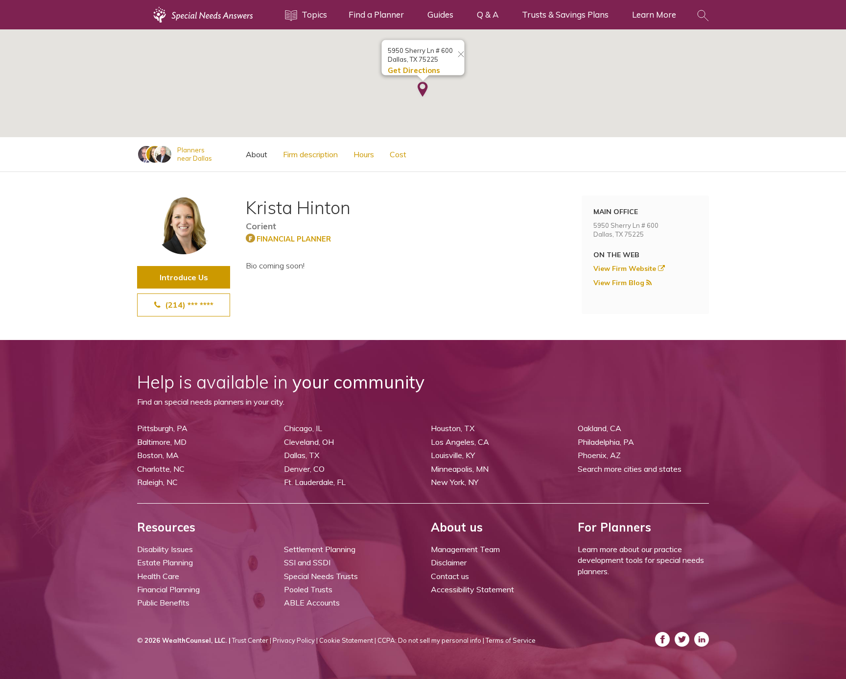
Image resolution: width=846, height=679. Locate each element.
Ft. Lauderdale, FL (315, 482)
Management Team (465, 549)
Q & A (487, 14)
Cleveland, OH (309, 442)
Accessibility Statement (472, 589)
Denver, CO (304, 469)
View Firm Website (625, 268)
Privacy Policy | (295, 640)
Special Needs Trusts (321, 576)
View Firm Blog (619, 282)
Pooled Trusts (308, 589)
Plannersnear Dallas (194, 154)
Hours (363, 154)
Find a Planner (376, 14)
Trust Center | (251, 640)
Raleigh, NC (157, 482)
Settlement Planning (319, 549)
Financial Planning (168, 589)
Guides (440, 14)
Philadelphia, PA (606, 442)
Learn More (654, 14)
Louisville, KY (453, 455)
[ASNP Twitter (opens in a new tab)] (682, 639)
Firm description (310, 154)
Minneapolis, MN (460, 469)
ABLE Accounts (312, 602)
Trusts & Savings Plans (565, 14)
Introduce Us (184, 277)
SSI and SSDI (307, 562)
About (256, 154)
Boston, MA (158, 455)
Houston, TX (452, 428)
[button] (423, 90)
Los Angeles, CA (460, 442)
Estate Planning (165, 562)
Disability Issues (165, 549)
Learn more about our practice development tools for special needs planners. (641, 560)
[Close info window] (461, 55)
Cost (398, 154)
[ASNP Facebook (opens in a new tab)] (662, 639)
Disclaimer (449, 562)
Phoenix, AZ (599, 455)
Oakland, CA (599, 428)
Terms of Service (511, 640)
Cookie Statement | (347, 640)
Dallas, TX (301, 455)
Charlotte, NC (161, 469)
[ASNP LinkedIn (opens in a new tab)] (701, 639)
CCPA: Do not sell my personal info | (430, 640)
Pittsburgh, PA (162, 428)
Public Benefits (163, 602)
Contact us (450, 576)
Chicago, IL (303, 428)
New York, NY (454, 482)
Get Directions (414, 70)
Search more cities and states (630, 469)
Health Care (158, 576)
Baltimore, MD (162, 442)
